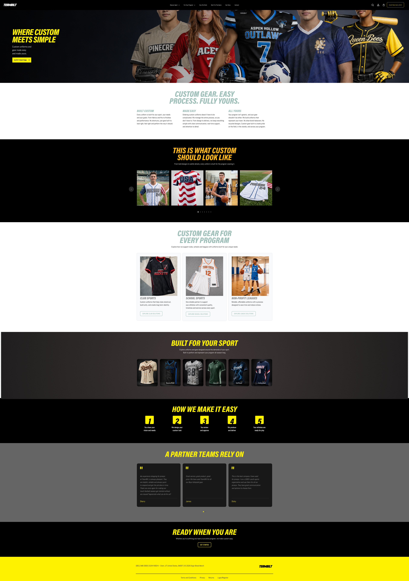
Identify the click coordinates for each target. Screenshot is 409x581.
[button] (21, 60)
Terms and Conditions (188, 578)
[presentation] (131, 189)
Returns (211, 578)
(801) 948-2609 (142, 565)
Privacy (202, 578)
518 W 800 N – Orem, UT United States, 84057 (166, 565)
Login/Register (223, 578)
